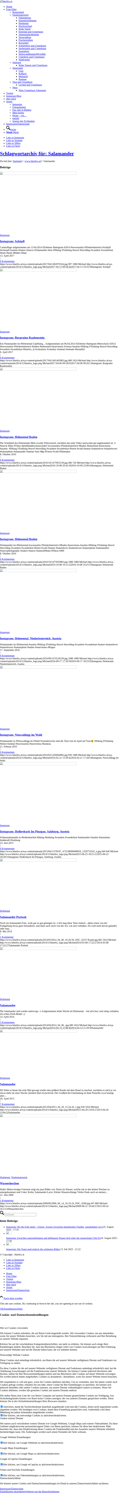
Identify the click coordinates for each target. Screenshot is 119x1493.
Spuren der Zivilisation (23, 121)
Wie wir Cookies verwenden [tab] (14, 1328)
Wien (15, 87)
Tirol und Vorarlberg (22, 82)
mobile (15, 118)
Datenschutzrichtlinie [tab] (10, 1478)
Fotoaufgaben (19, 107)
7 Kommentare (7, 1104)
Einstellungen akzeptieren (12, 1491)
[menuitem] (62, 6)
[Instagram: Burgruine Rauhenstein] (38, 270)
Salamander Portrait (13, 917)
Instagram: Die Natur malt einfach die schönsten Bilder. (33, 1249)
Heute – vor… (19, 115)
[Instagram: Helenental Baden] (38, 369)
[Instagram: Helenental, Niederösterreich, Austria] (38, 571)
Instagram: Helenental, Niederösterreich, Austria (30, 638)
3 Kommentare (7, 1022)
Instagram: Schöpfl (12, 241)
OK (2, 1309)
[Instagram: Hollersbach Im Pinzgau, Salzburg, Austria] (38, 764)
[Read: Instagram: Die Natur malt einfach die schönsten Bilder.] (9, 1244)
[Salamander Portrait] (38, 860)
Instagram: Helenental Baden (18, 437)
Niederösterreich (20, 15)
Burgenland (18, 12)
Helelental (5, 911)
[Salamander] (38, 949)
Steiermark (17, 68)
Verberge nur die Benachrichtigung (42, 1491)
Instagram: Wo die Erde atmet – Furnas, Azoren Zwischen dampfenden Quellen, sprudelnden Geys (54, 1227)
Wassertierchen (9, 1183)
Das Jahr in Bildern (21, 110)
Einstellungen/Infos (13, 1309)
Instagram (17, 104)
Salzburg (16, 62)
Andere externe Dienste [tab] (11, 1418)
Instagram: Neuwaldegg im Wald (21, 734)
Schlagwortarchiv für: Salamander (37, 153)
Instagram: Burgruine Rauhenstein (22, 337)
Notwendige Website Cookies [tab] (14, 1355)
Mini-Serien (18, 112)
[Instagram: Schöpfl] (38, 174)
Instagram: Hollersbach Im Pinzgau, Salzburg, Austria (34, 831)
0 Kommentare (7, 261)
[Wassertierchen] (38, 1116)
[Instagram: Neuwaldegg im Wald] (38, 667)
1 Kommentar (6, 937)
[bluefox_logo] (6, 1)
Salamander (7, 1005)
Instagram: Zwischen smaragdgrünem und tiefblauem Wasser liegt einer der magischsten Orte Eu (53, 1238)
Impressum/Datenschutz (11, 1488)
